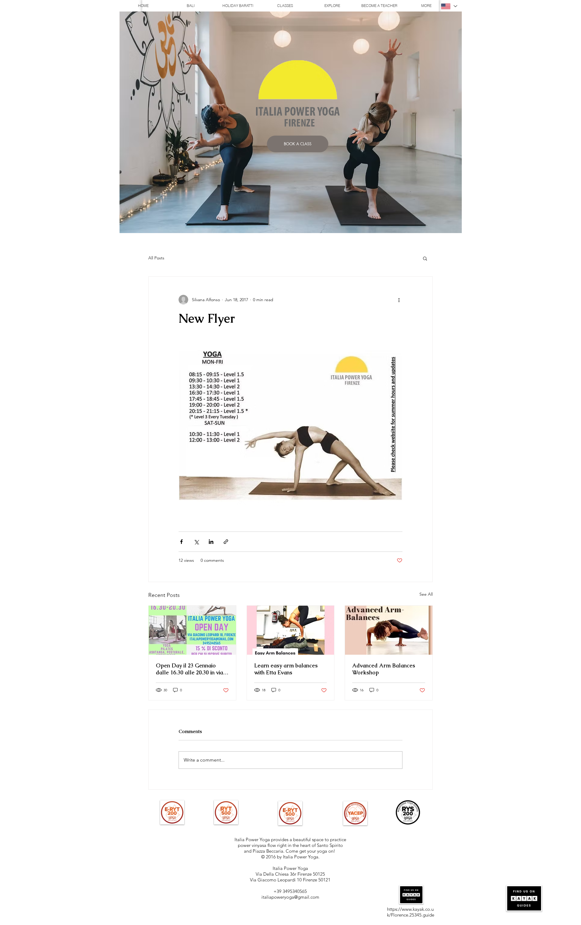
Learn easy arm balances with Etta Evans (286, 669)
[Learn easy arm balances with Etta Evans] (290, 630)
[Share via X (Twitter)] (196, 542)
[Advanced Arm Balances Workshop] (388, 630)
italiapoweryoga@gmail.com (290, 897)
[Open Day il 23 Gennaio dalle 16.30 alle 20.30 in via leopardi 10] (192, 630)
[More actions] (398, 299)
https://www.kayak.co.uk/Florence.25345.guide (410, 912)
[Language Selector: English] (448, 6)
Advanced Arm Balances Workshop (383, 669)
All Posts (156, 258)
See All (426, 594)
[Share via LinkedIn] (211, 542)
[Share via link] (226, 542)
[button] (425, 258)
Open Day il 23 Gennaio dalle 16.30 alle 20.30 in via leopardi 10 (189, 669)
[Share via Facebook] (181, 542)
